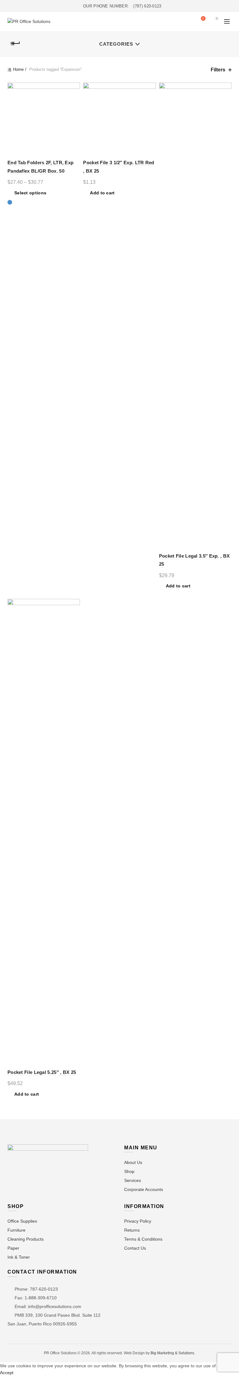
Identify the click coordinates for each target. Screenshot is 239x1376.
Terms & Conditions (143, 1239)
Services (132, 1180)
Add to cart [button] (102, 192)
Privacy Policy (137, 1221)
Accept (6, 1372)
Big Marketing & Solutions (172, 1353)
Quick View (74, 109)
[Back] (15, 43)
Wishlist (203, 18)
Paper (13, 1248)
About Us (133, 1162)
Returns (132, 1230)
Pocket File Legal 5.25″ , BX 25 (41, 1072)
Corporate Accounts (143, 1189)
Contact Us (135, 1248)
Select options (30, 192)
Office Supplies (22, 1221)
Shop (129, 1171)
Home (18, 69)
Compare (74, 98)
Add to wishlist (74, 88)
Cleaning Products (25, 1239)
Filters (218, 69)
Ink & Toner (18, 1257)
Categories (116, 44)
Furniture (16, 1230)
